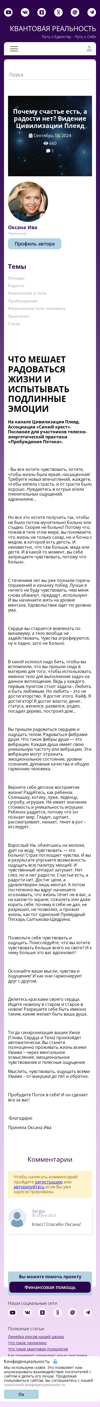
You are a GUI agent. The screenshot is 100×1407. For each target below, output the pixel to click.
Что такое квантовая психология (38, 1348)
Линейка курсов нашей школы (36, 1336)
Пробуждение (22, 300)
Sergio (38, 1211)
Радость (16, 285)
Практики (18, 316)
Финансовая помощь (50, 1287)
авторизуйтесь (29, 1187)
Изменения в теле (27, 293)
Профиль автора (35, 243)
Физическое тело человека (36, 308)
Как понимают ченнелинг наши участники (47, 1355)
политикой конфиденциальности (34, 1384)
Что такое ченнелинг (27, 1342)
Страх (14, 323)
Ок (21, 1394)
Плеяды (16, 278)
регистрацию (49, 1182)
